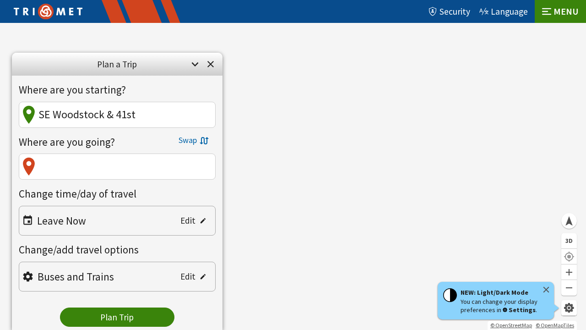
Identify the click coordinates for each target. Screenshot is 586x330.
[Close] (546, 290)
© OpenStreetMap (511, 325)
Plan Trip (117, 317)
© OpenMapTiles (555, 325)
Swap (188, 140)
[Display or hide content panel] (195, 64)
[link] (210, 64)
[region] (293, 176)
